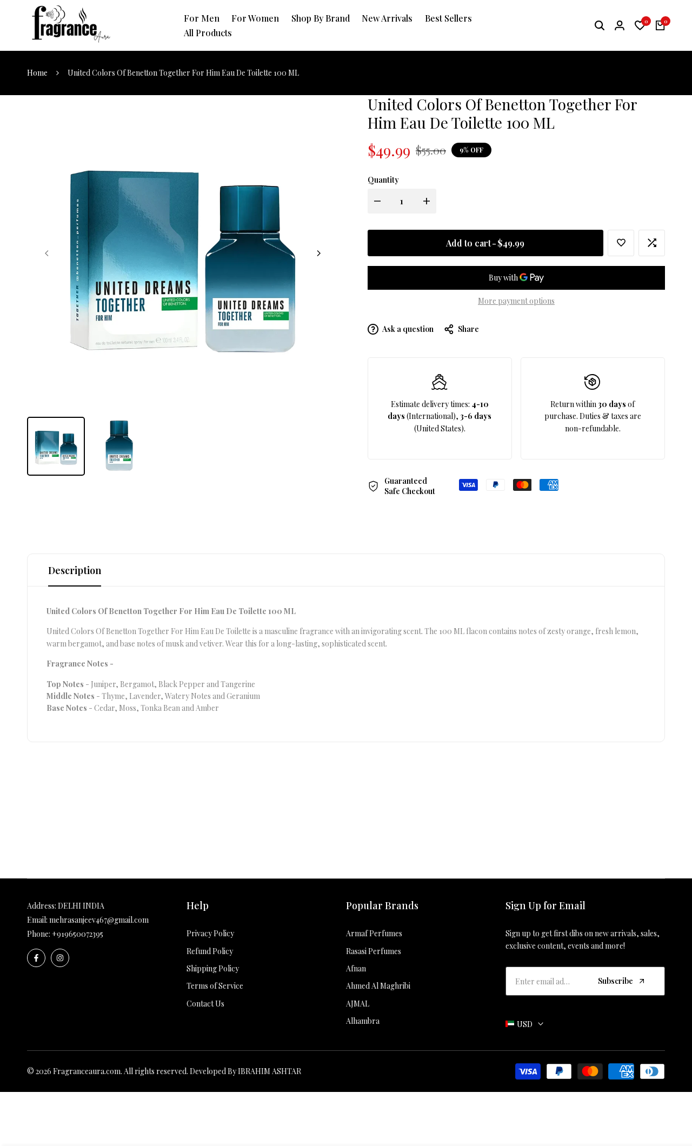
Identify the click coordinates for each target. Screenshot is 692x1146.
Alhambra (363, 1021)
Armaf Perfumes (374, 933)
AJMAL (357, 1003)
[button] (621, 243)
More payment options (516, 301)
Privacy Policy (210, 933)
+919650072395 (77, 934)
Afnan (356, 968)
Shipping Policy (213, 968)
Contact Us (205, 1003)
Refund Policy (210, 951)
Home (37, 73)
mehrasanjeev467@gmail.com (99, 920)
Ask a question (407, 329)
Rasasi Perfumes (373, 951)
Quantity (383, 180)
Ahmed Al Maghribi (378, 986)
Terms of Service (215, 986)
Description (74, 570)
